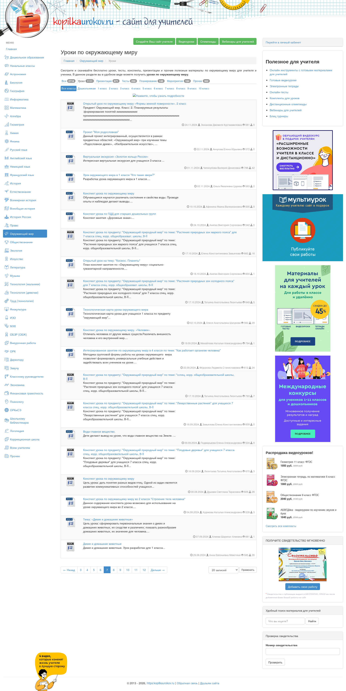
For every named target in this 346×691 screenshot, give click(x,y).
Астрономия (18, 74)
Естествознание (20, 192)
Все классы (68, 88)
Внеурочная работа (23, 343)
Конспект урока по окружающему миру (108, 193)
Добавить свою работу (302, 587)
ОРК (13, 351)
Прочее (15, 456)
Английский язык (21, 158)
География (17, 91)
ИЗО (13, 318)
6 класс (158, 88)
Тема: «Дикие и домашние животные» (108, 519)
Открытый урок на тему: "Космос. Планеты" (111, 260)
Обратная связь (187, 683)
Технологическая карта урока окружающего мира (115, 309)
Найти (312, 621)
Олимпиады (208, 41)
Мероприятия (178, 81)
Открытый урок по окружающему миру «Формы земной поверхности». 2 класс (134, 103)
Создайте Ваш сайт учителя (154, 41)
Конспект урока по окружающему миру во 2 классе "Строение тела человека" (134, 499)
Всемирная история (23, 200)
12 (144, 570)
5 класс (147, 88)
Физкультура (18, 309)
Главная (11, 49)
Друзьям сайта (209, 683)
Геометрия (17, 124)
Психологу (17, 402)
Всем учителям (20, 448)
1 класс (102, 88)
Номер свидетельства (281, 645)
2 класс (113, 88)
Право (14, 225)
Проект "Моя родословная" (101, 132)
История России (20, 217)
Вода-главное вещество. (99, 431)
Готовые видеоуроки (283, 80)
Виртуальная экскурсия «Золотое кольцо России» (115, 156)
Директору (17, 360)
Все (68, 81)
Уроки (85, 81)
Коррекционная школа (24, 439)
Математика (18, 108)
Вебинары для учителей (238, 41)
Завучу (14, 368)
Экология (16, 250)
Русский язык (18, 150)
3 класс (124, 88)
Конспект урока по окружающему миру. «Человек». (117, 330)
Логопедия (17, 431)
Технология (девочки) (24, 292)
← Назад (69, 570)
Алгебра (15, 116)
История (15, 183)
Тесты (129, 81)
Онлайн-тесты (279, 92)
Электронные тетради (284, 86)
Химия (14, 133)
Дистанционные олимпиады (288, 104)
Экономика (17, 385)
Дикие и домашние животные (102, 544)
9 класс (192, 88)
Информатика (19, 99)
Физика (14, 141)
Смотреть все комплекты (281, 526)
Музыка (15, 276)
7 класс (169, 88)
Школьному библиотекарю (19, 420)
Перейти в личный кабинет (283, 42)
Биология (16, 82)
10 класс (204, 88)
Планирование (151, 81)
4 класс (136, 88)
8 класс (180, 88)
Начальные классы (22, 66)
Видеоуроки (186, 41)
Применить (247, 569)
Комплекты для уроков (284, 98)
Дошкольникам (87, 88)
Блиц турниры (279, 116)
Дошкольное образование (27, 57)
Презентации (107, 81)
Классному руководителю (27, 376)
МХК (13, 326)
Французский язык (22, 175)
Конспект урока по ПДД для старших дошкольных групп (119, 214)
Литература (17, 267)
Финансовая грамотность (26, 393)
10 (127, 570)
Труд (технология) (22, 301)
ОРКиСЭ (15, 410)
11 (136, 570)
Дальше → (158, 570)
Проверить (275, 662)
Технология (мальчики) (25, 284)
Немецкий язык (20, 166)
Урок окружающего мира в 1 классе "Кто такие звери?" (119, 175)
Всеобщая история (22, 208)
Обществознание (21, 242)
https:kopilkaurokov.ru (160, 683)
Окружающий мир (22, 234)
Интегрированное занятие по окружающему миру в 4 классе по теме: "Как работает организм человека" (152, 350)
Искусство (16, 259)
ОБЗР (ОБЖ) (18, 334)
